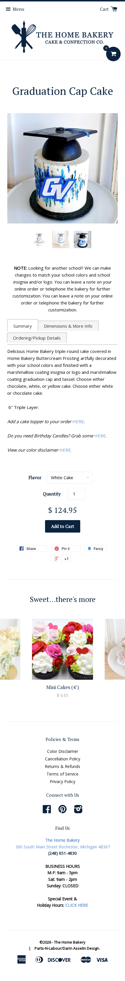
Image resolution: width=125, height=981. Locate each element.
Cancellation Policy (62, 759)
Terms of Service (62, 774)
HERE (78, 421)
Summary (22, 326)
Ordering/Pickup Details (37, 338)
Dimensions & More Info (68, 326)
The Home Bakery (69, 942)
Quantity (52, 494)
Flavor (34, 477)
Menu (18, 9)
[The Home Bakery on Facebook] (46, 811)
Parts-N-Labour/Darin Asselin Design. (67, 948)
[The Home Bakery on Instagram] (78, 811)
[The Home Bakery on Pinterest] (62, 811)
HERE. (65, 450)
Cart (105, 9)
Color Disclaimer (62, 751)
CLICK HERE (76, 905)
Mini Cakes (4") (62, 687)
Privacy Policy (62, 781)
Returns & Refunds (62, 766)
